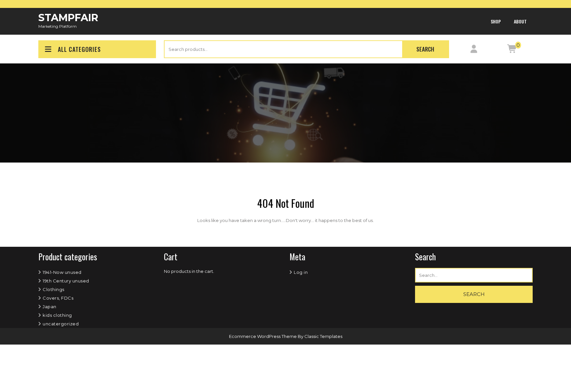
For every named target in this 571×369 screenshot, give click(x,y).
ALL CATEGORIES (79, 49)
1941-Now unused (62, 272)
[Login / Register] (474, 50)
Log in (301, 272)
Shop (496, 21)
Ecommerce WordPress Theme (263, 336)
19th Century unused (66, 280)
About (520, 21)
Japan (50, 306)
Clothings (53, 289)
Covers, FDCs (58, 298)
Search (425, 49)
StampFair (68, 18)
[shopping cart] (512, 50)
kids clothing (57, 315)
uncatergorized (61, 323)
